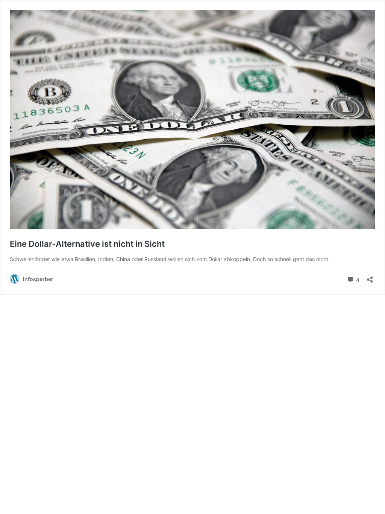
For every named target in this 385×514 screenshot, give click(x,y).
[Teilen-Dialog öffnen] (370, 277)
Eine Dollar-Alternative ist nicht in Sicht (87, 244)
